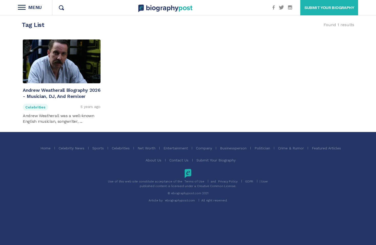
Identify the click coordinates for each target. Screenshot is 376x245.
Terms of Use (194, 181)
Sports (98, 148)
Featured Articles (326, 148)
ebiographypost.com (180, 200)
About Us (153, 160)
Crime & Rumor (291, 148)
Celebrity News (71, 148)
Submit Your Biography (216, 160)
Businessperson (233, 148)
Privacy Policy (228, 181)
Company (204, 148)
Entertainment (175, 148)
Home (45, 148)
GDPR (249, 181)
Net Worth (147, 148)
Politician (262, 148)
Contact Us (179, 160)
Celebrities (35, 107)
